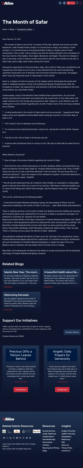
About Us (65, 445)
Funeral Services (49, 431)
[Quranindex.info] (36, 431)
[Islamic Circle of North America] (26, 431)
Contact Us (66, 451)
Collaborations (48, 437)
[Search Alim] (60, 3)
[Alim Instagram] (20, 437)
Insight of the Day (68, 431)
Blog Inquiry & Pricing (51, 448)
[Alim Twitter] (7, 437)
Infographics (66, 437)
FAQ (63, 442)
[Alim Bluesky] (26, 437)
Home (4, 29)
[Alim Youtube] (17, 437)
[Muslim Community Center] (17, 431)
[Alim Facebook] (13, 437)
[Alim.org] (8, 3)
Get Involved (47, 442)
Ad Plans (46, 445)
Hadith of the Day (68, 434)
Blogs (12, 29)
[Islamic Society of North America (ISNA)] (10, 431)
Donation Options (72, 332)
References (66, 439)
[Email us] (4, 437)
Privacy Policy (67, 448)
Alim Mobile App (49, 439)
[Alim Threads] (23, 437)
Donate (72, 3)
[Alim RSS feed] (30, 437)
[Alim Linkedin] (10, 437)
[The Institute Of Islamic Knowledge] (4, 431)
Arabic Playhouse (49, 434)
